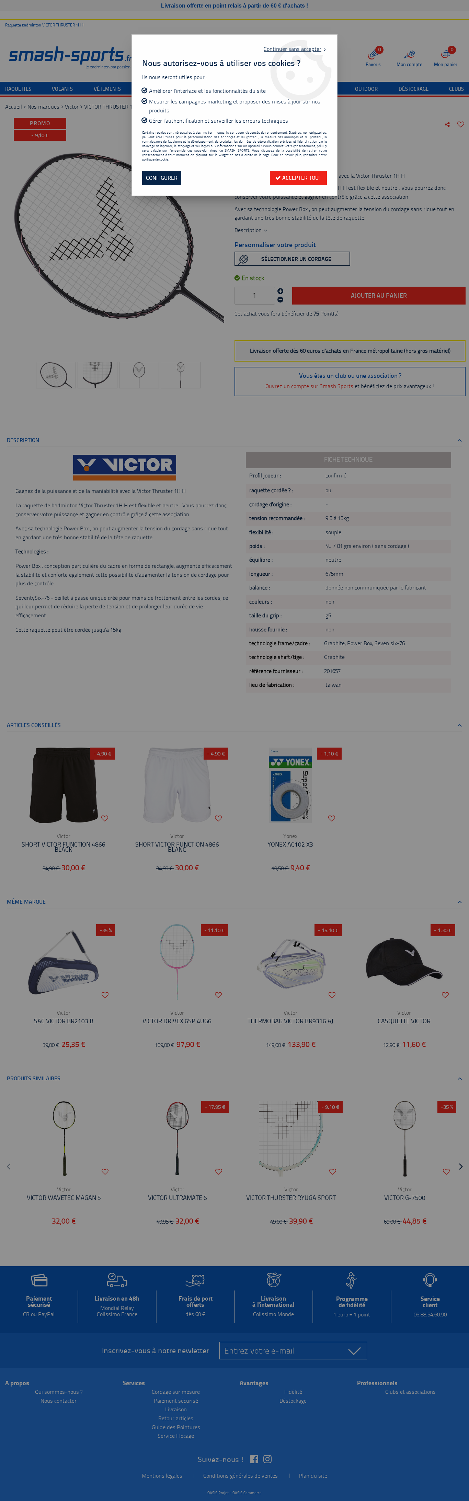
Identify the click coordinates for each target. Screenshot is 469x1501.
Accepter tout (301, 178)
